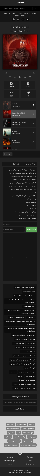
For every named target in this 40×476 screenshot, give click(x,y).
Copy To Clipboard (20, 409)
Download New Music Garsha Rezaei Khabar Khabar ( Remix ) (22, 301)
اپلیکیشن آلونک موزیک (19, 437)
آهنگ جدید (32, 339)
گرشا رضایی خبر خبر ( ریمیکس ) (27, 380)
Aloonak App (10, 424)
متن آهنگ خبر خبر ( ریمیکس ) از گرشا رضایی (24, 384)
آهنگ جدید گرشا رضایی (21, 339)
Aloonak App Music (28, 429)
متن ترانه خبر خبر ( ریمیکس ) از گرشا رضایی (24, 388)
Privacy (10, 464)
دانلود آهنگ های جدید (30, 368)
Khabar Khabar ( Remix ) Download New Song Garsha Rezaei (21, 330)
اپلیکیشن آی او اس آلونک (11, 445)
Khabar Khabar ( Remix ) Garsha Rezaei (23, 335)
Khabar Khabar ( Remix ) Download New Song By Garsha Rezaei (20, 323)
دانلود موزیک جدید (30, 376)
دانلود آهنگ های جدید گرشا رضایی (27, 372)
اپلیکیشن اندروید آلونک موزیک (28, 445)
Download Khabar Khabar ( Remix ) (25, 288)
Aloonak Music (21, 424)
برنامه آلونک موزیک (27, 441)
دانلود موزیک (13, 372)
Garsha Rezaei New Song (16, 317)
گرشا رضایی (20, 376)
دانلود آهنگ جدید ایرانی (18, 343)
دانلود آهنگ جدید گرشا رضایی (28, 351)
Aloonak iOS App (28, 433)
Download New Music (29, 292)
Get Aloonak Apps (10, 461)
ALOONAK (21, 2)
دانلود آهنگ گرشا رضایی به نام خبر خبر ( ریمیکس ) (22, 364)
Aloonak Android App (13, 429)
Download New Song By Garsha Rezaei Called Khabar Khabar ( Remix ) (21, 312)
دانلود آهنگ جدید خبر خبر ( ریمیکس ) (25, 347)
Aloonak (31, 424)
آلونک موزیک (11, 433)
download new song (29, 307)
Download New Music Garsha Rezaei (24, 296)
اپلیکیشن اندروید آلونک (14, 441)
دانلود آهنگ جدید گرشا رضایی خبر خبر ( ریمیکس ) (22, 360)
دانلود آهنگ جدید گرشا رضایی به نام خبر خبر (24, 356)
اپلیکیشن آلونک (32, 437)
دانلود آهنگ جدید (31, 343)
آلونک (18, 433)
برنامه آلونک (8, 437)
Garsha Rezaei (23, 13)
